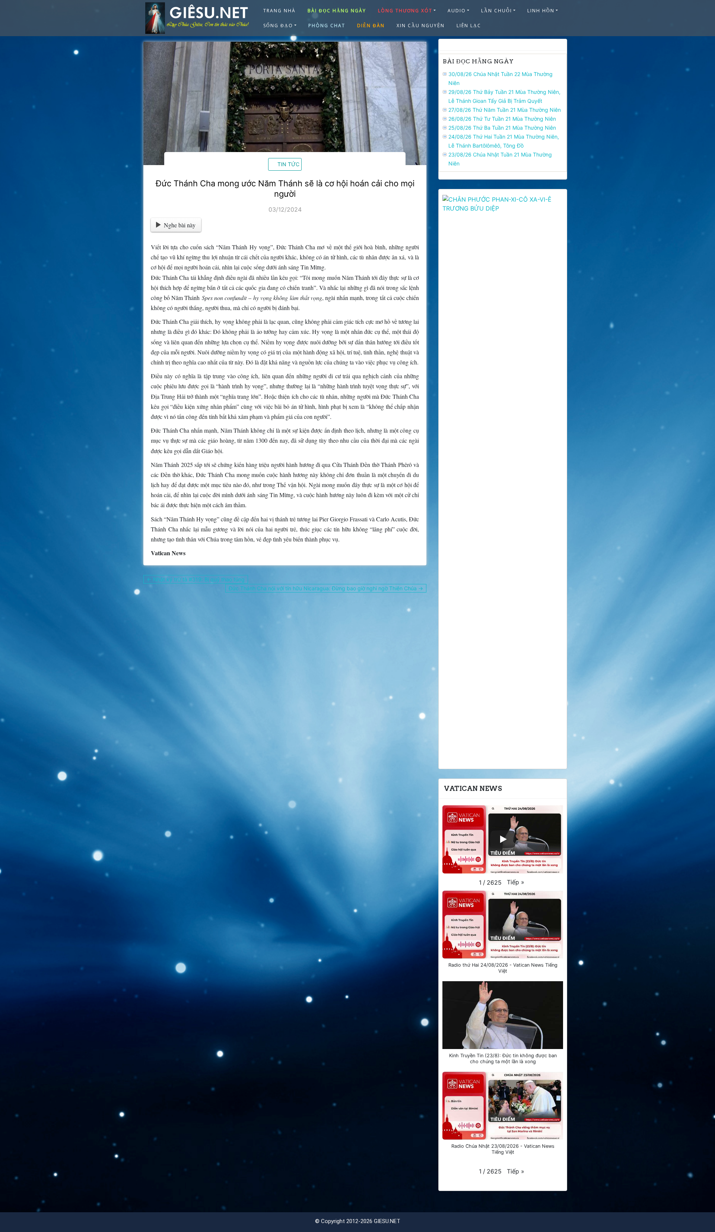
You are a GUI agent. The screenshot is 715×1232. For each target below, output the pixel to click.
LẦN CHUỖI (496, 10)
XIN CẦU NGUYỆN (421, 25)
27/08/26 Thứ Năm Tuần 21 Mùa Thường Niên (504, 110)
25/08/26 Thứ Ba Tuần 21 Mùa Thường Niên (502, 127)
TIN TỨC (288, 164)
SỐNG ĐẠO (278, 25)
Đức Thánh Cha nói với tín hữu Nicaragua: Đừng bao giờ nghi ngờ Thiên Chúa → (326, 588)
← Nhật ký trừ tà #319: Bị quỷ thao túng (196, 579)
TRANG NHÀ (279, 10)
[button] (515, 882)
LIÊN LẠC (469, 25)
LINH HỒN (540, 10)
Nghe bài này (180, 225)
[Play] (502, 839)
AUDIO (457, 10)
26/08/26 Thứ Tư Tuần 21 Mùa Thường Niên (502, 119)
